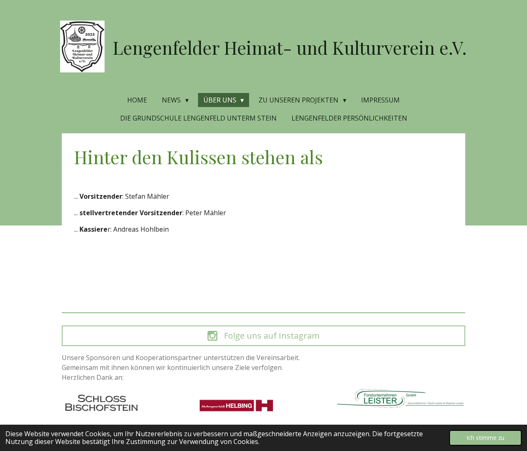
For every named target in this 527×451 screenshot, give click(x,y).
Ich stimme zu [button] (485, 438)
